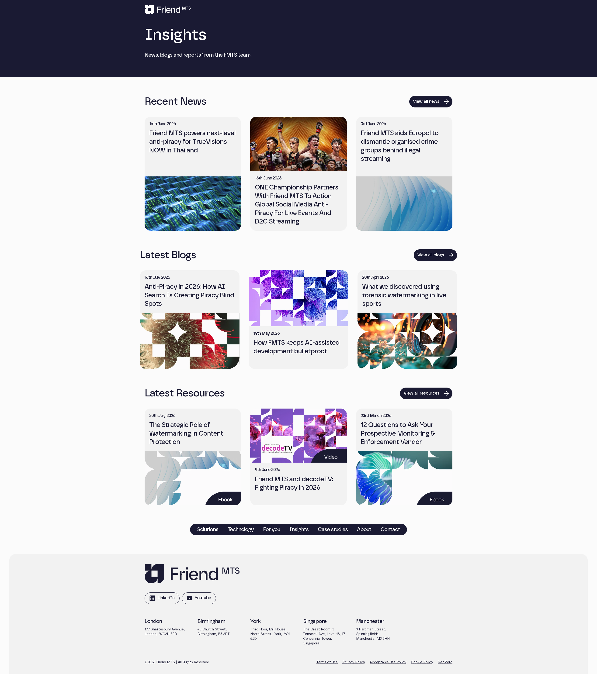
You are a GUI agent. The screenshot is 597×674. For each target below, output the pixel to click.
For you (271, 529)
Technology (241, 529)
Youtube (199, 600)
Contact (390, 529)
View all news (426, 102)
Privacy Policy (353, 662)
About (364, 529)
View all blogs (430, 255)
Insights (299, 529)
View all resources (421, 393)
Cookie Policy (422, 662)
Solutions (207, 529)
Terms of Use (327, 662)
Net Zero (445, 662)
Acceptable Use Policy (388, 662)
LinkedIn (162, 600)
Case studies (333, 529)
